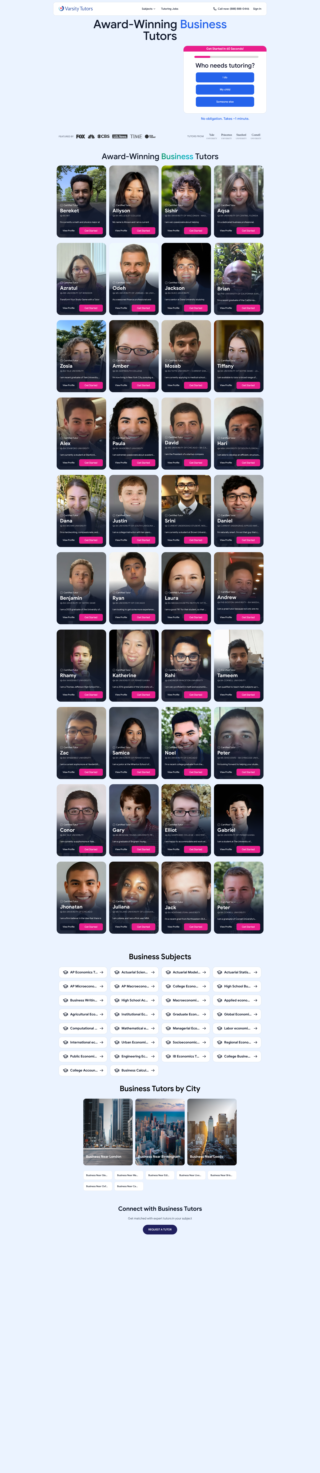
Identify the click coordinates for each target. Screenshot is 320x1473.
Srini (170, 520)
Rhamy (68, 675)
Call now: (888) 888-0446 (233, 9)
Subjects (147, 9)
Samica (121, 752)
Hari (222, 443)
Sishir (171, 210)
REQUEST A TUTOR (160, 1229)
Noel (170, 752)
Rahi (170, 675)
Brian (223, 288)
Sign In (257, 9)
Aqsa (223, 210)
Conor (67, 830)
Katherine (124, 675)
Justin (119, 520)
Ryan (118, 598)
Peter (223, 752)
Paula (118, 443)
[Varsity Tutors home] (76, 9)
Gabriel (226, 830)
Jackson (175, 287)
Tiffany (225, 366)
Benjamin (71, 598)
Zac (64, 752)
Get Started (90, 230)
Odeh (119, 287)
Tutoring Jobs (169, 9)
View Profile (68, 230)
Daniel (224, 520)
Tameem (227, 675)
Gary (118, 830)
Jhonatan (71, 906)
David (172, 442)
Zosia (66, 366)
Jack (170, 907)
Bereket (69, 210)
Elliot (171, 830)
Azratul (69, 287)
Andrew (226, 597)
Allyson (121, 210)
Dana (66, 520)
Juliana (121, 906)
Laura (171, 598)
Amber (120, 366)
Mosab (173, 366)
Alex (65, 443)
